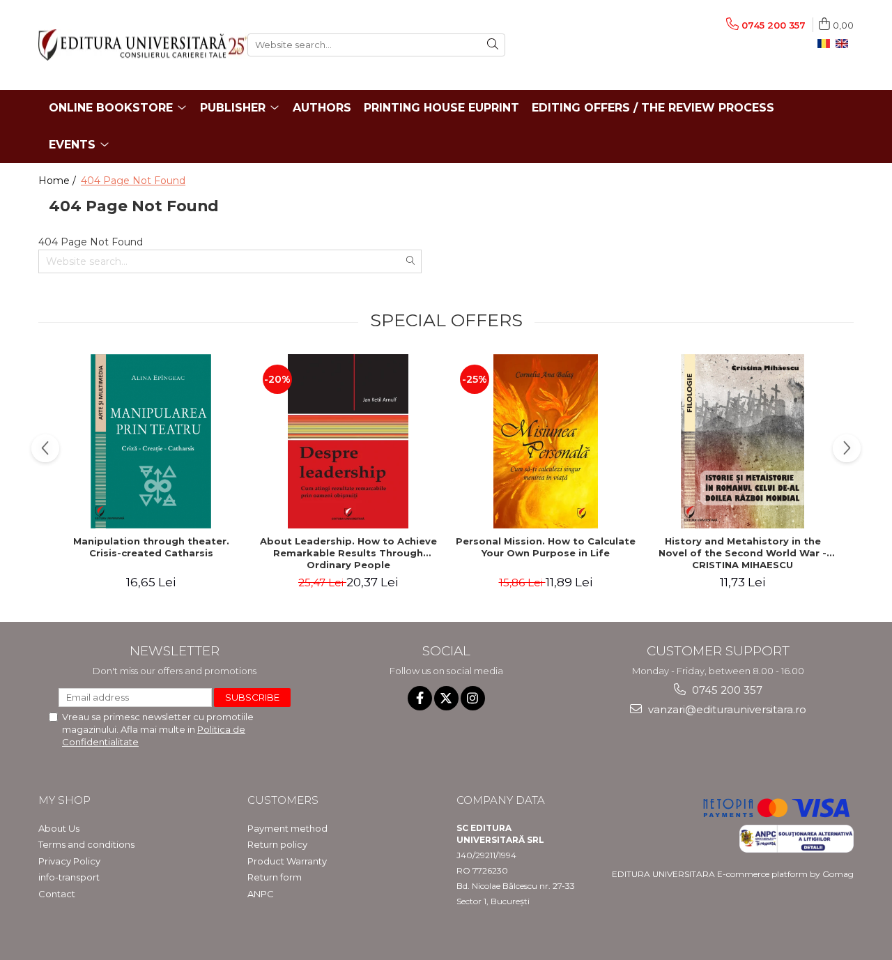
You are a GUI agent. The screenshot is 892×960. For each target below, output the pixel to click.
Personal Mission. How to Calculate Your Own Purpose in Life (546, 546)
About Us (58, 828)
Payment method (287, 828)
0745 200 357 (725, 689)
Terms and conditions (86, 844)
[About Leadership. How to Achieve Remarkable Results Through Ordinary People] (348, 441)
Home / (58, 180)
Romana (826, 44)
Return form (274, 877)
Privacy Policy (69, 861)
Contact (56, 893)
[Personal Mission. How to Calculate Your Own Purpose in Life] (545, 441)
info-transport (69, 877)
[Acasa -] (132, 45)
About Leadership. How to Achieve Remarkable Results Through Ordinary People (348, 552)
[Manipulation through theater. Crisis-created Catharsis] (151, 441)
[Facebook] (420, 698)
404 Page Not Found (133, 180)
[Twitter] (446, 698)
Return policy (277, 844)
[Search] (492, 44)
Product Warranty (287, 861)
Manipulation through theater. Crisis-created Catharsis (151, 546)
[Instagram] (473, 698)
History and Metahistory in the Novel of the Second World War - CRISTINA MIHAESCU (742, 552)
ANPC (260, 893)
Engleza (845, 44)
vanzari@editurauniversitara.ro (725, 709)
